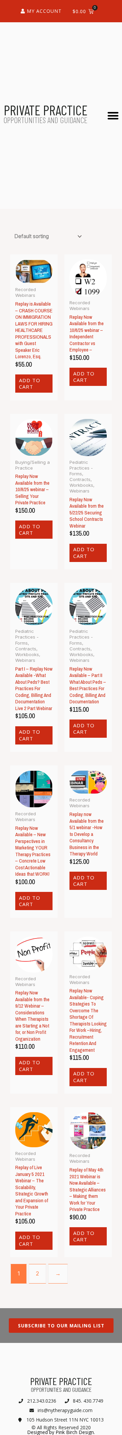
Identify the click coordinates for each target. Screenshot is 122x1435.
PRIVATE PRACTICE (45, 110)
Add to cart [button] (29, 383)
